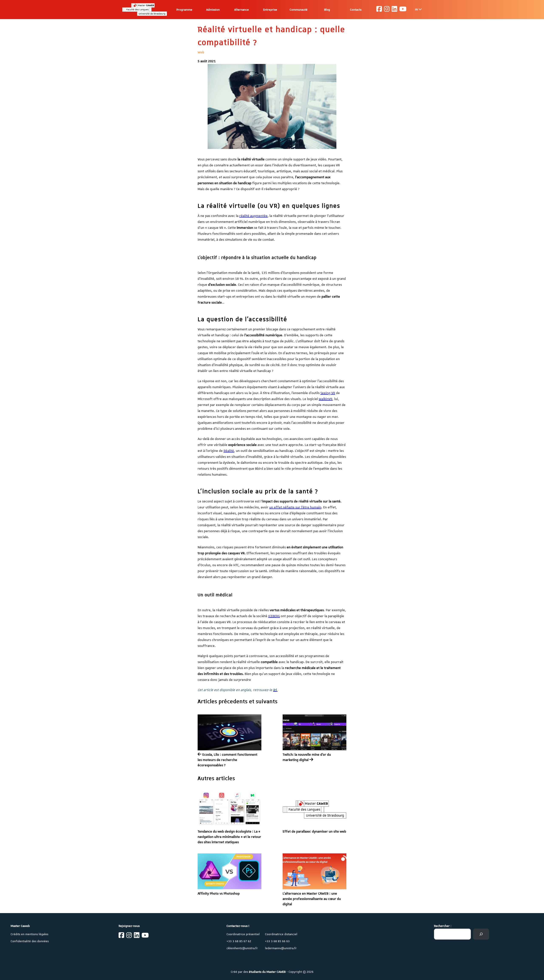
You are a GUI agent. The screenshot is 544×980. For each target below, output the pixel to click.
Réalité (229, 451)
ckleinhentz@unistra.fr (242, 948)
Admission (213, 9)
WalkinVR (325, 399)
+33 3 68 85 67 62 (239, 941)
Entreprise (270, 9)
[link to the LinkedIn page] (394, 9)
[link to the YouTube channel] (403, 9)
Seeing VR (327, 393)
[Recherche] (481, 934)
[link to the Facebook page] (379, 9)
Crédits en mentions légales (29, 934)
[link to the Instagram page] (387, 9)
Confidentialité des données (30, 941)
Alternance (241, 9)
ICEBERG (274, 616)
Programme (184, 9)
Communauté (298, 9)
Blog (327, 9)
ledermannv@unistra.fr (281, 948)
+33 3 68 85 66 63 (277, 941)
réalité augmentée (253, 216)
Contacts (355, 9)
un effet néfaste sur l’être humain (295, 507)
